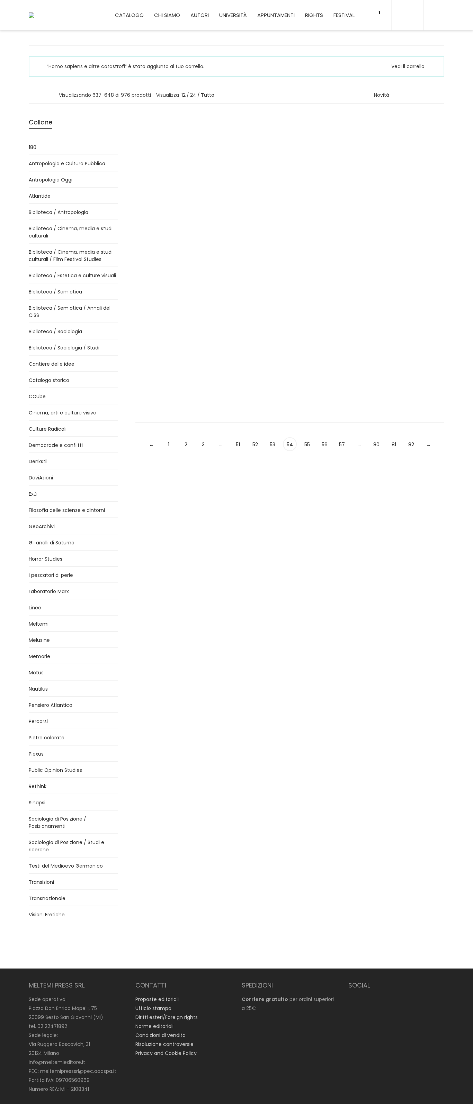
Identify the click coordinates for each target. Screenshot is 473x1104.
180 (32, 147)
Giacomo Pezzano (157, 136)
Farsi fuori (310, 217)
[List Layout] (41, 94)
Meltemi (38, 623)
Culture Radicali (47, 428)
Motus (36, 672)
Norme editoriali (154, 1026)
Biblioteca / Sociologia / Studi (64, 347)
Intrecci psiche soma (247, 144)
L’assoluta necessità (166, 216)
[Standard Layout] (32, 94)
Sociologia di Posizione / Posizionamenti (57, 822)
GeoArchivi (42, 526)
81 (394, 444)
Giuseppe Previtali (236, 215)
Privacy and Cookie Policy (166, 1053)
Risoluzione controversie (164, 1044)
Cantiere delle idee (51, 364)
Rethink (37, 786)
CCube (37, 396)
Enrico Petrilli (389, 143)
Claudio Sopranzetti (398, 280)
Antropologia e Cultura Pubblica (67, 163)
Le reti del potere (321, 145)
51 (238, 444)
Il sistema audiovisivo (168, 368)
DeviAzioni (387, 160)
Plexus (36, 753)
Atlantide (40, 196)
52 (255, 444)
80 (376, 444)
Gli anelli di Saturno (51, 542)
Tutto (207, 95)
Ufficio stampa (153, 1008)
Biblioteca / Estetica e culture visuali (72, 275)
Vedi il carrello (408, 66)
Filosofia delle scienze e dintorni (67, 510)
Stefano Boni (244, 367)
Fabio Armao (310, 136)
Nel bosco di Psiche (404, 216)
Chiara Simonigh (155, 360)
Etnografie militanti (244, 376)
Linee (141, 153)
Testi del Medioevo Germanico (66, 865)
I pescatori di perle (51, 575)
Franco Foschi (311, 208)
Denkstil (38, 461)
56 (325, 444)
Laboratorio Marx (49, 591)
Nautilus (38, 688)
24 (193, 95)
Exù (33, 493)
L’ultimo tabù (235, 224)
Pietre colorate (46, 737)
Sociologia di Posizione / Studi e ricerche (66, 846)
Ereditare (149, 145)
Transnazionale (47, 898)
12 (183, 95)
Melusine (39, 640)
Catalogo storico (49, 380)
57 (342, 444)
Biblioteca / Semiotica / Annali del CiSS (69, 312)
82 (411, 444)
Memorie (39, 656)
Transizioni (41, 882)
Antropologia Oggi (50, 179)
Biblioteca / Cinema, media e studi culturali (71, 232)
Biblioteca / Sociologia (55, 331)
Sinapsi (37, 802)
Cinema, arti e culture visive (62, 412)
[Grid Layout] (50, 94)
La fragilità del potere (407, 288)
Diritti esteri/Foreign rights (166, 1017)
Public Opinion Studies (55, 770)
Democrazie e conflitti (56, 445)
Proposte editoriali (157, 999)
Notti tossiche (396, 152)
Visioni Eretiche (47, 914)
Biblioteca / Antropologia (404, 297)
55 (307, 444)
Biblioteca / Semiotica (55, 291)
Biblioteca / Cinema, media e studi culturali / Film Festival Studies (71, 256)
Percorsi (384, 225)
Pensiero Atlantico (50, 705)
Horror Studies (45, 558)
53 (272, 444)
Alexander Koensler (238, 360)
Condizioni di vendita (160, 1035)
